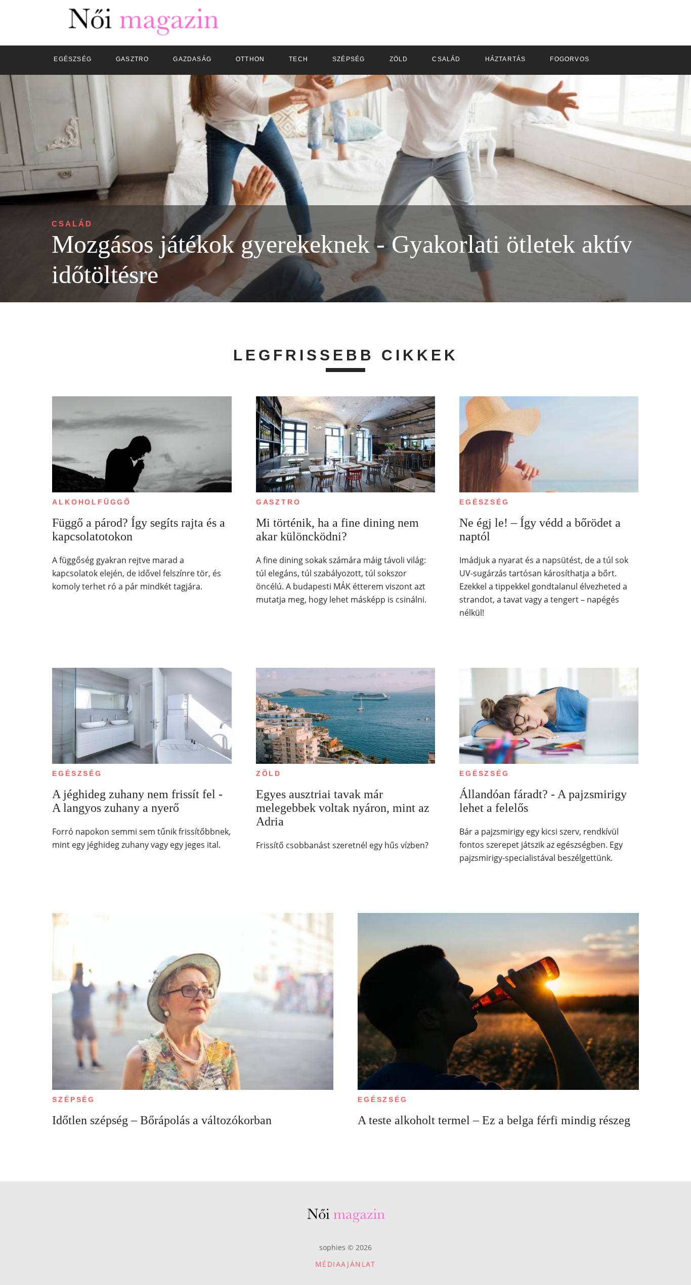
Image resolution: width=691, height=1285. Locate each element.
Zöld (268, 773)
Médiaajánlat (345, 1264)
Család (72, 223)
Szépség (73, 1099)
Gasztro (278, 502)
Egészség (484, 502)
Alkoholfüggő (91, 502)
